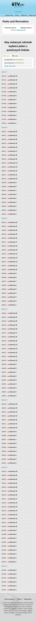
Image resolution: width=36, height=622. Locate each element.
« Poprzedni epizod (10, 27)
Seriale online (18, 6)
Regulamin (28, 599)
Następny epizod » (26, 27)
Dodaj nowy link (9, 66)
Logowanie (18, 11)
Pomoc (17, 15)
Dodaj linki (24, 15)
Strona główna (9, 599)
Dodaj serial (32, 15)
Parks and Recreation (15, 21)
